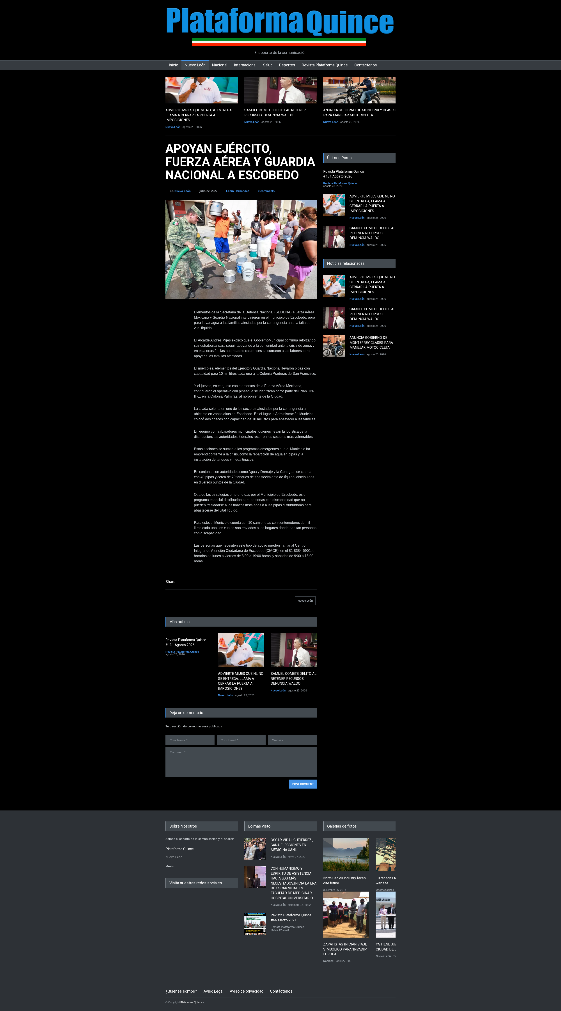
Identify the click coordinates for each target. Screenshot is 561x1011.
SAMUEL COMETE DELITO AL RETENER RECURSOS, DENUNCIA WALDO (293, 679)
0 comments (266, 191)
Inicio (173, 65)
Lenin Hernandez (237, 191)
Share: (170, 582)
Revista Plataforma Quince (325, 65)
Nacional (219, 65)
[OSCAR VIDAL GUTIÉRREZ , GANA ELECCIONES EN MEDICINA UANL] (255, 849)
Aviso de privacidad (246, 991)
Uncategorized (385, 890)
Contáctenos (365, 65)
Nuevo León (195, 65)
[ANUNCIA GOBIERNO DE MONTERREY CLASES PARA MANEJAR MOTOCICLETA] (359, 90)
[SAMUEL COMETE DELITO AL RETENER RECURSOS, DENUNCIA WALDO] (280, 90)
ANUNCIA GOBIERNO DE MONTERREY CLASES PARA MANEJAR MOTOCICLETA (371, 343)
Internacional (245, 65)
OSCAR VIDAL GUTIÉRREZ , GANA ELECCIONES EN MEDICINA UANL (292, 845)
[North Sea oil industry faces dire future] (346, 854)
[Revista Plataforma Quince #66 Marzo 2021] (255, 924)
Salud (268, 65)
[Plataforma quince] (280, 39)
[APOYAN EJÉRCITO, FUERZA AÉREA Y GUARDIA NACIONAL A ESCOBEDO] (241, 249)
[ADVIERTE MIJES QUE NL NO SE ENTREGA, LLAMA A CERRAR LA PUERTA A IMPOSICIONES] (201, 90)
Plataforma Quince (191, 1002)
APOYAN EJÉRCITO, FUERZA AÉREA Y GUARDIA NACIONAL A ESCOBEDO (240, 162)
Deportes (287, 65)
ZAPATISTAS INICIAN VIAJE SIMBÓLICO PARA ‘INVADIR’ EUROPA (345, 949)
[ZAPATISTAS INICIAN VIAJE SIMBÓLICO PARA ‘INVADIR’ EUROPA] (346, 915)
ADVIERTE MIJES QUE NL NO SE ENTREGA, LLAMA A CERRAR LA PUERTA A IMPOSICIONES (198, 115)
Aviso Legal (213, 991)
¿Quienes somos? (181, 991)
